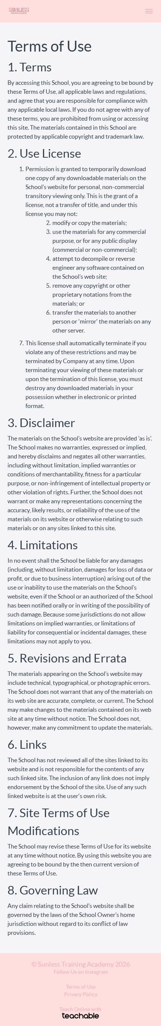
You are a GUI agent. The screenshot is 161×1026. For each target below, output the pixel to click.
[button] (149, 11)
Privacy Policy (80, 994)
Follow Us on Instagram (81, 972)
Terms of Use (80, 987)
